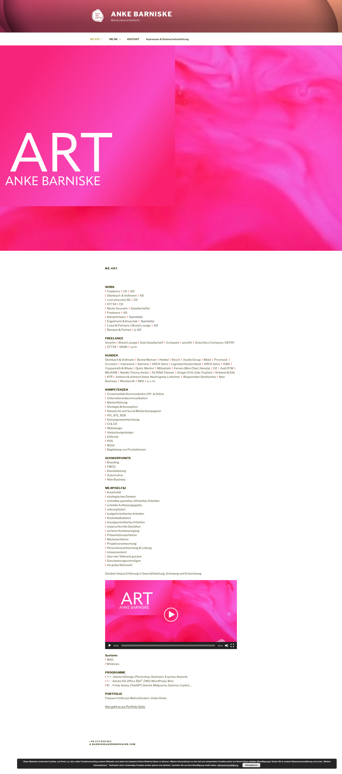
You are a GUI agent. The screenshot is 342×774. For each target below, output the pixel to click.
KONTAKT (133, 39)
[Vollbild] (232, 645)
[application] (171, 614)
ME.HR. (113, 39)
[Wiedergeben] (110, 645)
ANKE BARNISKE (141, 14)
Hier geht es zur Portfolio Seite (125, 706)
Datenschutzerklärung (227, 765)
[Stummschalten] (226, 645)
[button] (171, 615)
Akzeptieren (251, 765)
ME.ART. (95, 39)
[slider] (168, 645)
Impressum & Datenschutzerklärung (167, 39)
